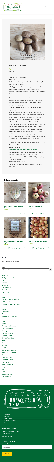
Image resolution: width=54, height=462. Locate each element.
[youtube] (7, 443)
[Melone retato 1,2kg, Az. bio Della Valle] (15, 192)
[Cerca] (50, 269)
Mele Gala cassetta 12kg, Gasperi (37, 241)
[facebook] (2, 443)
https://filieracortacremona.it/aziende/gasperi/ (23, 150)
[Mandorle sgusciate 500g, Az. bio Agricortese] (15, 227)
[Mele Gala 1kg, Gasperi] (39, 192)
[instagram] (5, 443)
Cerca (3, 267)
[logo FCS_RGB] (12, 2)
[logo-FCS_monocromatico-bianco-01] (27, 387)
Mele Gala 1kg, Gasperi (35, 206)
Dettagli (23, 213)
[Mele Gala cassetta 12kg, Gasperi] (39, 227)
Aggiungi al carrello (45, 213)
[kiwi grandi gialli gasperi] (27, 42)
